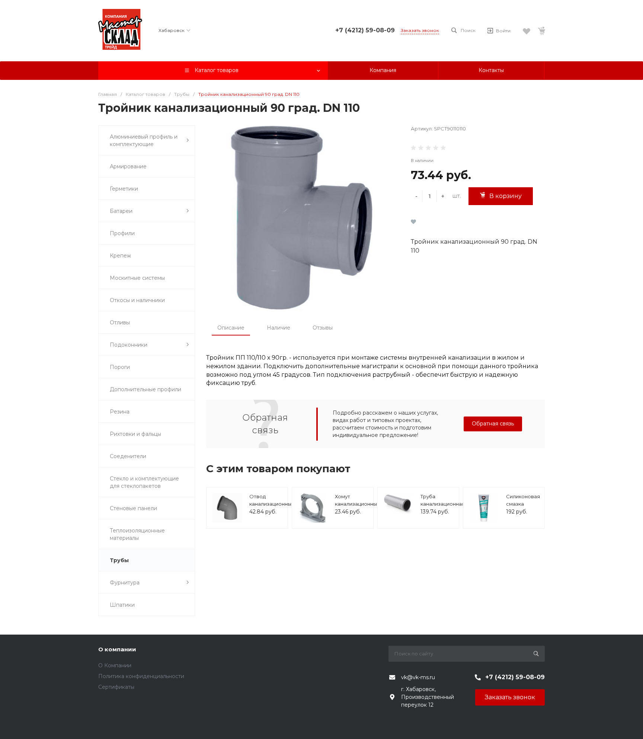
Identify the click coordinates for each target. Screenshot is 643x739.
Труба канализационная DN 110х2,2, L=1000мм (442, 507)
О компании (117, 649)
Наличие (278, 327)
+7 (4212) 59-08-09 (365, 30)
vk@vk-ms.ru (418, 677)
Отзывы (323, 327)
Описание (230, 327)
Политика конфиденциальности (141, 676)
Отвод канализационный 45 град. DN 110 (271, 503)
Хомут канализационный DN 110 (357, 503)
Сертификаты (116, 687)
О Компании (114, 665)
